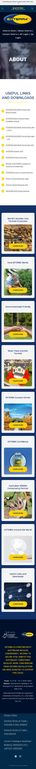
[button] (2, 8)
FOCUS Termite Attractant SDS (17, 185)
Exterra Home (9, 30)
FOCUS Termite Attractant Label (17, 179)
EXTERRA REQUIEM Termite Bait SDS (20, 145)
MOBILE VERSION (13, 745)
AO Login (24, 34)
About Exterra (25, 30)
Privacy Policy (10, 715)
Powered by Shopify (23, 765)
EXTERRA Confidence (18, 441)
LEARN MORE (18, 246)
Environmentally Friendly (18, 306)
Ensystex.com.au (15, 765)
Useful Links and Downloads (18, 575)
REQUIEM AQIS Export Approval (17, 191)
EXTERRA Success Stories (18, 397)
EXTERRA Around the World (18, 530)
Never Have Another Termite (18, 352)
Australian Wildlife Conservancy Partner (18, 487)
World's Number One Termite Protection (18, 219)
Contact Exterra (10, 34)
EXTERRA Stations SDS (14, 151)
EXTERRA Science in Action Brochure (19, 172)
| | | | (18, 34)
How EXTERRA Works (18, 262)
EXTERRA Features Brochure (16, 157)
